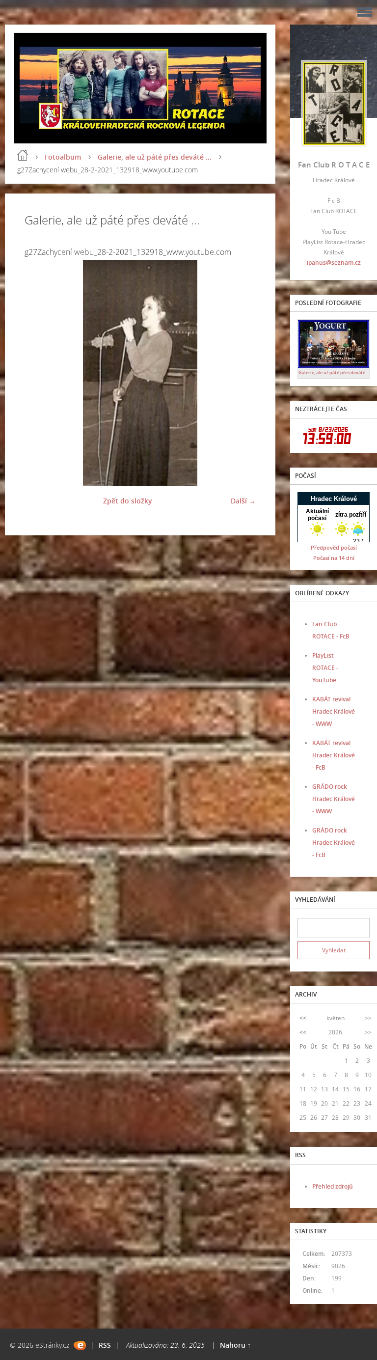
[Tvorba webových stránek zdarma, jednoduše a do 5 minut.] (80, 1345)
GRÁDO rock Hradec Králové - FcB (333, 842)
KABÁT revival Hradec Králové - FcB (333, 755)
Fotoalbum (63, 157)
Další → (243, 500)
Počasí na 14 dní (333, 557)
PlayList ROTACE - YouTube (325, 667)
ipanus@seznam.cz (334, 262)
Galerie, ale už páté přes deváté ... (155, 157)
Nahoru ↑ (235, 1345)
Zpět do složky (127, 500)
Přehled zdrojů (332, 1186)
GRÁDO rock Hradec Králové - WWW (333, 798)
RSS (105, 1345)
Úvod (22, 155)
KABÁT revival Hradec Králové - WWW (333, 711)
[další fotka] (240, 373)
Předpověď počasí (334, 547)
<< (302, 1018)
